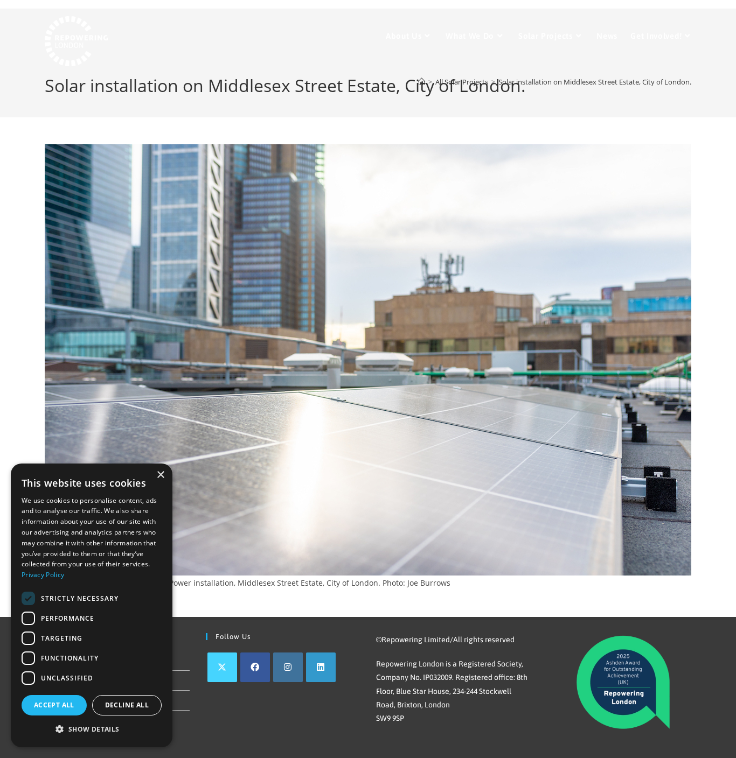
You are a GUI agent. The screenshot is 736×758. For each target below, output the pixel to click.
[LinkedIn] (321, 667)
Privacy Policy (43, 574)
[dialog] (91, 605)
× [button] (160, 475)
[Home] (421, 82)
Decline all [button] (127, 705)
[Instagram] (288, 667)
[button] (92, 729)
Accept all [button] (54, 705)
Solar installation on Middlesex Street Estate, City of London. (594, 82)
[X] (222, 667)
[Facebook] (255, 667)
